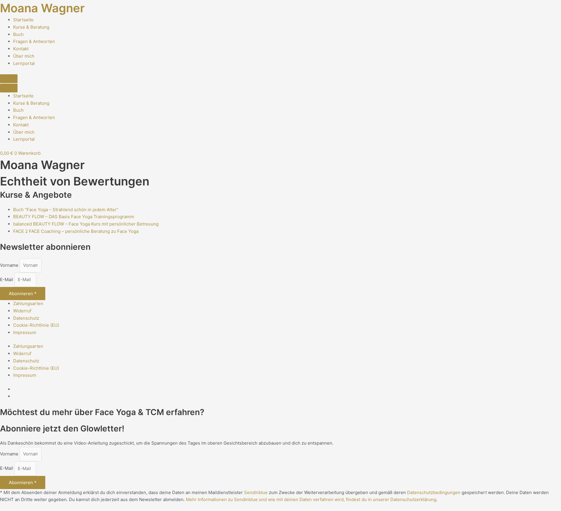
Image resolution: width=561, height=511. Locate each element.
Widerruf (22, 311)
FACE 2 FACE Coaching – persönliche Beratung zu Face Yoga (75, 231)
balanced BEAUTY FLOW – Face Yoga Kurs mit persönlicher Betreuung (86, 224)
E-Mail (7, 279)
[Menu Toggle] (9, 78)
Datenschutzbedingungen (433, 492)
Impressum (24, 332)
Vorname (10, 265)
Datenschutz (26, 318)
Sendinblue (256, 492)
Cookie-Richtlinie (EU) (36, 325)
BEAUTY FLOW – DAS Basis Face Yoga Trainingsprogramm (73, 216)
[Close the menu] (9, 88)
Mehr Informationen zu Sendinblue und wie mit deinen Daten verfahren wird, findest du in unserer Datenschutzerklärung (311, 499)
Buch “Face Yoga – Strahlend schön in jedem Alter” (65, 209)
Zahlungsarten (28, 303)
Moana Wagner (42, 8)
